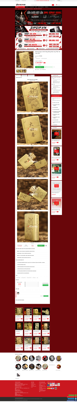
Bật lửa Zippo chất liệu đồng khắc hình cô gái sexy (18, 316)
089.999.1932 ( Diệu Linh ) (57, 81)
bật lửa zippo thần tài (29, 277)
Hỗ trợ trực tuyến (52, 0)
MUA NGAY (39, 67)
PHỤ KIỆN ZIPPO (55, 124)
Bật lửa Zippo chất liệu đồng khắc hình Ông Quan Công (37, 316)
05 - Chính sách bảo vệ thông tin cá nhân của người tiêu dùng (42, 391)
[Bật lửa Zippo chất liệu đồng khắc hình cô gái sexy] (19, 311)
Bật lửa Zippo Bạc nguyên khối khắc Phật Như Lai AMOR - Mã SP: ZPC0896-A (56, 192)
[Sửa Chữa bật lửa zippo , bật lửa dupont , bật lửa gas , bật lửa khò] (38, 17)
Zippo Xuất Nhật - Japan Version (56, 117)
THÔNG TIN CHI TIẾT (18, 75)
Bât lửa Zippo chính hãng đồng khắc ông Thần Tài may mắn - (47, 52)
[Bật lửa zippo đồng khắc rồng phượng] (28, 340)
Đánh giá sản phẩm (45, 285)
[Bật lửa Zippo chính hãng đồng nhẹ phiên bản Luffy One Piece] (19, 340)
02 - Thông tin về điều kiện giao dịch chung (42, 385)
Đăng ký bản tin (24, 0)
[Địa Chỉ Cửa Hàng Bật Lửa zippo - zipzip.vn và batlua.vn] (38, 37)
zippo (37, 277)
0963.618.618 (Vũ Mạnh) (57, 82)
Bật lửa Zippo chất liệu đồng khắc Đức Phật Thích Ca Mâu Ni (27, 316)
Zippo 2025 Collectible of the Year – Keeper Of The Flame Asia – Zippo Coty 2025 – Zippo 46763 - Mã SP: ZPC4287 (56, 209)
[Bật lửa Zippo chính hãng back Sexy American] (46, 311)
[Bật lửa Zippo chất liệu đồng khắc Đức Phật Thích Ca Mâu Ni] (28, 311)
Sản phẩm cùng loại (18, 305)
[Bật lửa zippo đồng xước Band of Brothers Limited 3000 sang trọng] (37, 340)
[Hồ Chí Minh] (76, 397)
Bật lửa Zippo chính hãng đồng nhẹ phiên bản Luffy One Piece (19, 346)
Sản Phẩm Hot (55, 127)
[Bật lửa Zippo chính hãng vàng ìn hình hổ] (19, 326)
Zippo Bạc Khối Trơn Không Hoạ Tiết (56, 100)
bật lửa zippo (34, 277)
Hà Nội (54, 84)
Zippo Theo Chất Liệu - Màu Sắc (56, 122)
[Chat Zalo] (76, 399)
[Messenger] (76, 400)
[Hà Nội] (76, 395)
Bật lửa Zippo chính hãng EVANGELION (28, 331)
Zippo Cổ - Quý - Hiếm (56, 102)
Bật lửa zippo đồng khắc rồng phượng (28, 346)
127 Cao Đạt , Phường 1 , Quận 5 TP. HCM (22, 384)
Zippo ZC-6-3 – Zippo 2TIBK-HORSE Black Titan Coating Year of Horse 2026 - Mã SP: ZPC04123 (56, 158)
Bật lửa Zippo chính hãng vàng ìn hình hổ (19, 331)
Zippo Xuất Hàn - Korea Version (56, 115)
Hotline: (41, 0)
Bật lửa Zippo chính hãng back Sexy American (46, 316)
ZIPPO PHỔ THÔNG (55, 107)
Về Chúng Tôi (32, 383)
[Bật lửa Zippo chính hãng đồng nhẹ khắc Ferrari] (37, 326)
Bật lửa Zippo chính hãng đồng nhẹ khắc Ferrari (37, 331)
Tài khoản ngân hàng (31, 75)
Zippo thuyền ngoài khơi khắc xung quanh (46, 346)
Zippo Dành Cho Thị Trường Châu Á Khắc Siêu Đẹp (57, 112)
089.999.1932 (29, 257)
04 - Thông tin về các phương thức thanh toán (42, 389)
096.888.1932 (29, 253)
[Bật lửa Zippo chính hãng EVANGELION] (28, 326)
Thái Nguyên (54, 88)
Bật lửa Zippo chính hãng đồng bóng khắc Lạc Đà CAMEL (46, 331)
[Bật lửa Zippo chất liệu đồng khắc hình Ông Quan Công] (37, 311)
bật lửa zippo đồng (23, 277)
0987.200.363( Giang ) (56, 92)
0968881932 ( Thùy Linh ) (57, 87)
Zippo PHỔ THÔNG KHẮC (56, 109)
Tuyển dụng (32, 385)
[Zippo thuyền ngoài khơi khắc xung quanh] (46, 340)
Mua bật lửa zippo (18, 277)
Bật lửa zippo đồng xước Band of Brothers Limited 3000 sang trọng (37, 346)
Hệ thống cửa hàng (33, 384)
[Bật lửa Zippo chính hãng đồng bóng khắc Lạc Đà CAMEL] (46, 326)
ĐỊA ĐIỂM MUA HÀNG (24, 75)
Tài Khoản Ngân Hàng (33, 386)
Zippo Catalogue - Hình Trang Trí (56, 105)
